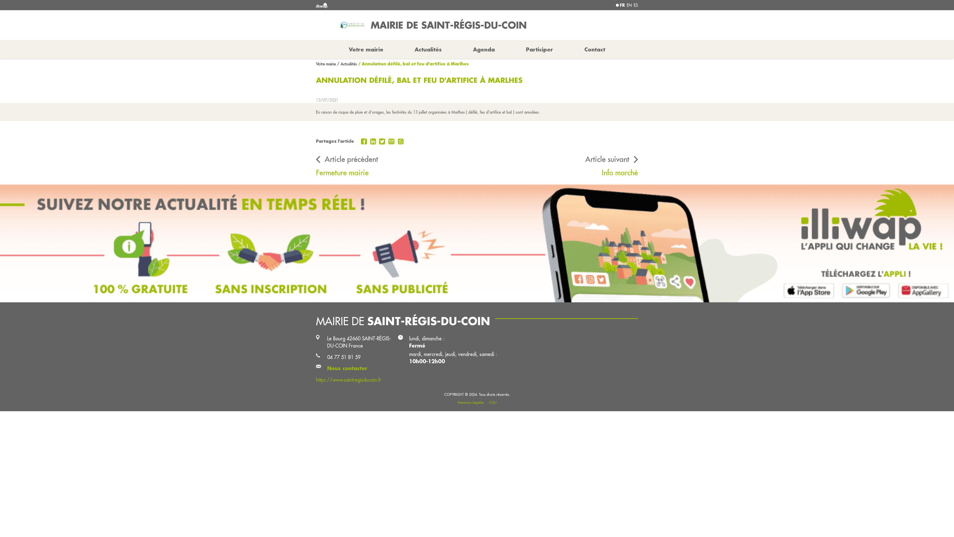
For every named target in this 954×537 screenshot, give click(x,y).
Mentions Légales (471, 402)
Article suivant (607, 159)
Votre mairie (326, 63)
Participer (539, 49)
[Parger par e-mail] (392, 140)
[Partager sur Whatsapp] (401, 140)
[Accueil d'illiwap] (381, 5)
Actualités (428, 49)
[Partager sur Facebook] (364, 140)
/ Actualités (347, 63)
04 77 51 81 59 (343, 357)
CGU (493, 402)
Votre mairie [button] (366, 49)
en (629, 5)
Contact (594, 49)
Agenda (484, 49)
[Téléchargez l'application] (477, 243)
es (636, 5)
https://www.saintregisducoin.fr (348, 380)
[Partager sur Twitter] (382, 140)
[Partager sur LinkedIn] (373, 140)
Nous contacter (347, 368)
